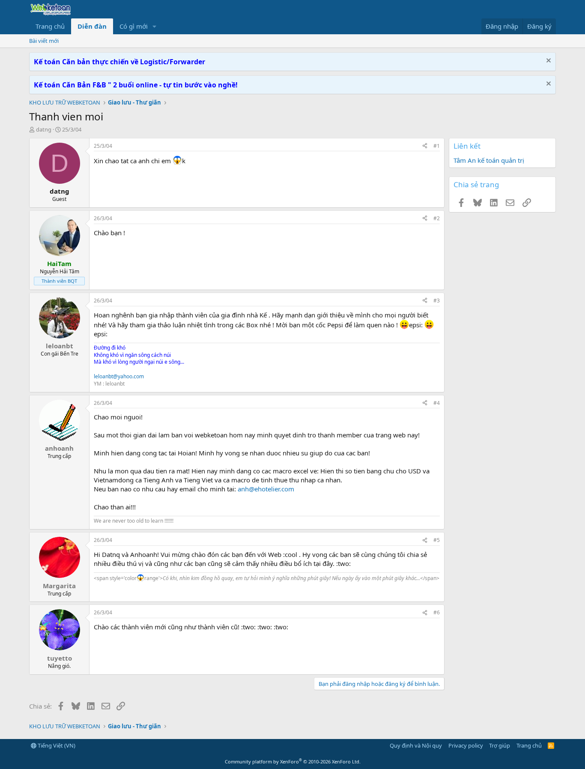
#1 (436, 146)
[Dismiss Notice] (547, 61)
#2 (436, 218)
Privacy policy (465, 745)
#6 (436, 612)
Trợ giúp (499, 745)
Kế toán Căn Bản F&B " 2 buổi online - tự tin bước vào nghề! (136, 85)
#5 (436, 540)
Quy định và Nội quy (416, 745)
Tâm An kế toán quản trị (489, 160)
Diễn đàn (92, 26)
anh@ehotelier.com (266, 489)
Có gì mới (133, 26)
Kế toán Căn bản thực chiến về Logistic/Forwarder (119, 61)
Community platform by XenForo (293, 761)
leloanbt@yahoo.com (119, 376)
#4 (436, 403)
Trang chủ (50, 26)
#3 (436, 300)
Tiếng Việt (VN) (55, 745)
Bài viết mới (44, 41)
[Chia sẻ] (424, 146)
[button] (155, 26)
